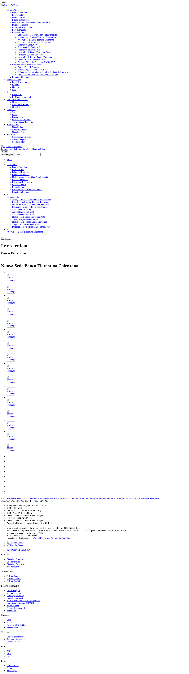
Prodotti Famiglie (8, 149)
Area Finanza (7, 498)
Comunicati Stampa (20, 104)
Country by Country (15, 595)
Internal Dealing (14, 593)
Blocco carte (17, 117)
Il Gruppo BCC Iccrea (22, 27)
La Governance (19, 30)
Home (9, 159)
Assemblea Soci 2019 (27, 45)
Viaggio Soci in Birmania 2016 (31, 60)
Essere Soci (17, 94)
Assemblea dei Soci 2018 (29, 47)
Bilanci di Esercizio (20, 17)
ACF (9, 653)
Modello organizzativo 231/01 (31, 69)
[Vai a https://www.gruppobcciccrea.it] (11, 5)
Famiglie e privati (19, 82)
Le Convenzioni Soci (21, 97)
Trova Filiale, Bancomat (22, 122)
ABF (9, 651)
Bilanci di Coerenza (20, 20)
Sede (14, 112)
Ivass (9, 656)
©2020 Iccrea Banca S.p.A (18, 550)
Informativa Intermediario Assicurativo (23, 600)
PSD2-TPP (11, 610)
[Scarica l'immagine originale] (11, 281)
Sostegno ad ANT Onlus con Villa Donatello (37, 35)
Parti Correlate (13, 605)
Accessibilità (148, 498)
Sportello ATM (18, 142)
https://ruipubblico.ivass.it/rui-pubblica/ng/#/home (50, 538)
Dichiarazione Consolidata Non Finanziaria (31, 22)
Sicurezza (11, 134)
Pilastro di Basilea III (16, 608)
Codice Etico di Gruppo (28, 67)
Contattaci (11, 109)
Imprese (15, 84)
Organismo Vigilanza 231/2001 (20, 603)
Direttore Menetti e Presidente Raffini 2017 (36, 62)
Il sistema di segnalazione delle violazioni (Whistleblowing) (43, 72)
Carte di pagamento (20, 139)
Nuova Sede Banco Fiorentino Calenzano (36, 40)
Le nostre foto (18, 32)
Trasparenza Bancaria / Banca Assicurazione (32, 498)
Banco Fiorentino (19, 12)
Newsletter (17, 107)
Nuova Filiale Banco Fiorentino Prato (34, 52)
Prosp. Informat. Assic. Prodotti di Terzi (69, 498)
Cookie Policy (13, 665)
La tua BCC (12, 10)
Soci (14, 89)
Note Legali (12, 670)
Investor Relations (20, 25)
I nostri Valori (18, 15)
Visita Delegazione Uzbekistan (31, 55)
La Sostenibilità (13, 562)
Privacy (10, 668)
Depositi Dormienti (15, 598)
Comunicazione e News (17, 99)
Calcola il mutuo (19, 129)
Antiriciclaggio (13, 590)
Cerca (4, 152)
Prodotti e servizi (14, 79)
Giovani (15, 87)
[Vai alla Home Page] (11, 146)
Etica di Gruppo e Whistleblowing (27, 64)
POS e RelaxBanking (21, 119)
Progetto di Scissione (21, 77)
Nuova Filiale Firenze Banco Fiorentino (35, 57)
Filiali (14, 114)
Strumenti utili (13, 124)
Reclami (157, 498)
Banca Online (39, 149)
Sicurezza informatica (21, 137)
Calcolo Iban (17, 127)
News (14, 102)
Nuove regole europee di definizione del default (107, 498)
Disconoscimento (135, 498)
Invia (4, 3)
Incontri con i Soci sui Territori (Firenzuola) (37, 37)
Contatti (29, 149)
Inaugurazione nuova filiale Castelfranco (35, 42)
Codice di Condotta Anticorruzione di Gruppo (38, 74)
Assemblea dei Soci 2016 (29, 50)
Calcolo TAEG (18, 132)
